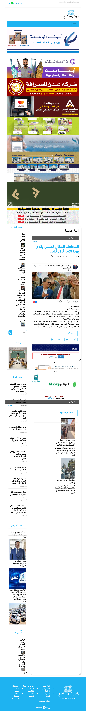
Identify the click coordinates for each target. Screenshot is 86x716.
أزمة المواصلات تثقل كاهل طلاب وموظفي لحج (18, 494)
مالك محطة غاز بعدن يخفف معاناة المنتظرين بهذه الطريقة (18, 455)
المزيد (25, 672)
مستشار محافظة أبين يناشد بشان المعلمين (21, 273)
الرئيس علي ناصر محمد (22, 259)
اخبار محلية (46, 686)
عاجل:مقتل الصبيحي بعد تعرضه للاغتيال (17, 428)
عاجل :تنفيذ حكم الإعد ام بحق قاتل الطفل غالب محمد (19, 481)
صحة (17, 688)
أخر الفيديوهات (18, 632)
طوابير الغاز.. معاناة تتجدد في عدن (65, 481)
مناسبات (47, 693)
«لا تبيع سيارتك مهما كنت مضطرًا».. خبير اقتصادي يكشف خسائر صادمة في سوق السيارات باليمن (17, 595)
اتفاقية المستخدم (44, 701)
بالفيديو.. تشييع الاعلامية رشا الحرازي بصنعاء (21, 660)
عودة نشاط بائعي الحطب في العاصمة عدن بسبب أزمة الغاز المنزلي (17, 414)
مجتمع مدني (46, 688)
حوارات (32, 693)
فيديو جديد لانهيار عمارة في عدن (21, 644)
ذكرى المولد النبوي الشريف (21, 251)
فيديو (48, 696)
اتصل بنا (61, 2)
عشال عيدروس (22, 283)
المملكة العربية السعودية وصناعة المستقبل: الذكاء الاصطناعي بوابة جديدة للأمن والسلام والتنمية (20, 303)
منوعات (16, 693)
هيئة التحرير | (68, 2)
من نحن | (76, 2)
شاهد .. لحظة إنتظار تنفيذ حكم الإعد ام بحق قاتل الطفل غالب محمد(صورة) (18, 509)
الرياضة (47, 691)
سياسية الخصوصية (15, 697)
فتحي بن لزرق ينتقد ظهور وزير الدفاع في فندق (18, 440)
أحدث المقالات (16, 227)
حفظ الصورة (75, 306)
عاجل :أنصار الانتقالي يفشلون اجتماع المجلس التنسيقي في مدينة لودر (65, 443)
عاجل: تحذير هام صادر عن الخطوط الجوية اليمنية (19, 563)
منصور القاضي (22, 320)
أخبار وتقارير (15, 686)
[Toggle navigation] (74, 24)
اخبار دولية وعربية (28, 686)
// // (55, 367)
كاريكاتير (31, 696)
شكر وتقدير (22, 235)
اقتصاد (32, 688)
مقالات (17, 691)
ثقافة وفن (31, 691)
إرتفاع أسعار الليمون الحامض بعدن (18, 469)
